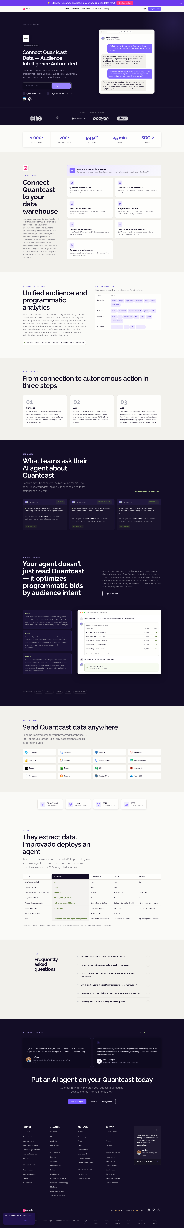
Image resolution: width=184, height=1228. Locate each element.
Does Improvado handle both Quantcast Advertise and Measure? (114, 993)
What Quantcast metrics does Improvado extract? (114, 956)
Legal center (111, 1157)
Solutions (75, 9)
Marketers (54, 1137)
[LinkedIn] (149, 1210)
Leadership (54, 1145)
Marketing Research (85, 1137)
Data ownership (28, 1141)
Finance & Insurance (58, 1178)
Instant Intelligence (30, 1154)
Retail (52, 1170)
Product (66, 9)
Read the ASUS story (144, 1162)
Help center (82, 1174)
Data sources (28, 1170)
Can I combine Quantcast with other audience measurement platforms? (114, 975)
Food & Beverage (57, 1191)
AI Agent (26, 1158)
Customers (86, 9)
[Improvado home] (26, 9)
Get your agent (77, 1102)
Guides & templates (85, 1162)
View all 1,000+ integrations (102, 1102)
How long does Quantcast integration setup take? (114, 1002)
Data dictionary (84, 1178)
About (108, 1141)
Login (144, 9)
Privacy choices (112, 1183)
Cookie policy (111, 1170)
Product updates (84, 1158)
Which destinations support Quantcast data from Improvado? (114, 985)
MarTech (53, 1187)
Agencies (53, 1161)
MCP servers (27, 1183)
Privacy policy (111, 1166)
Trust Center (110, 1161)
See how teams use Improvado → (148, 492)
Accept (25, 1220)
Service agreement (113, 1178)
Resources (97, 9)
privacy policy (27, 1215)
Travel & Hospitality (57, 1195)
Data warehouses (29, 1174)
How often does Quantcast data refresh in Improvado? (114, 965)
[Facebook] (154, 1210)
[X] (159, 1210)
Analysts (53, 1141)
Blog (80, 1141)
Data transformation (30, 1145)
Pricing (106, 9)
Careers (109, 1145)
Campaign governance (31, 1150)
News (80, 1145)
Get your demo (155, 9)
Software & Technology (59, 1183)
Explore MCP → (112, 593)
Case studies (83, 1150)
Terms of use (110, 1174)
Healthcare (54, 1174)
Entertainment (55, 1166)
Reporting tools (28, 1178)
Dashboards (82, 1154)
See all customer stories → (150, 1033)
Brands (53, 1157)
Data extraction (28, 1137)
